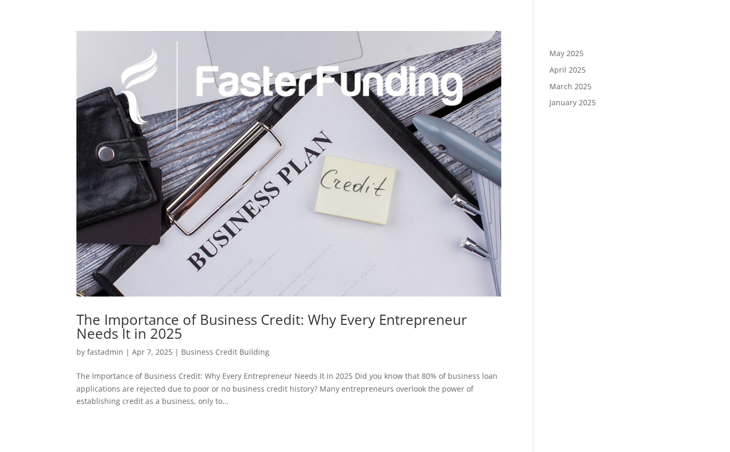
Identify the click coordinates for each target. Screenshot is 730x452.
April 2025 (567, 70)
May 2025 (566, 53)
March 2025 (570, 86)
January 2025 (572, 102)
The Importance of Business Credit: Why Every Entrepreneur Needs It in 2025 (271, 326)
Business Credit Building (225, 352)
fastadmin (105, 352)
